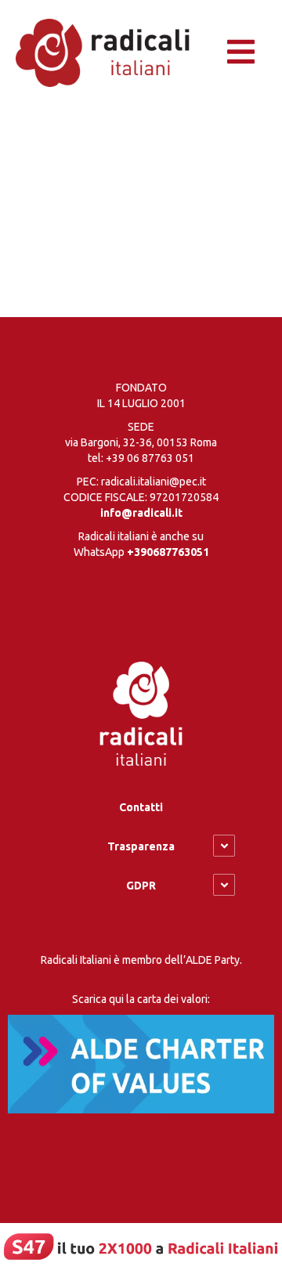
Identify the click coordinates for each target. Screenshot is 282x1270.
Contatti (141, 807)
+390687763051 (168, 552)
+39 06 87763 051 (150, 458)
